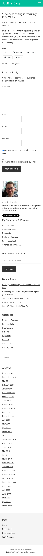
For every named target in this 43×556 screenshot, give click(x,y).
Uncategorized (15, 63)
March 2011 (7, 431)
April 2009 (6, 501)
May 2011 (6, 423)
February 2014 (8, 385)
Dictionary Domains (10, 237)
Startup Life (6, 343)
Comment (6, 86)
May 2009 (6, 497)
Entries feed (7, 529)
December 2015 (8, 373)
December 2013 (8, 392)
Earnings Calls (8, 225)
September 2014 (9, 377)
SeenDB (5, 339)
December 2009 (8, 470)
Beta (8, 552)
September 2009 (9, 482)
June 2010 (6, 447)
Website (5, 138)
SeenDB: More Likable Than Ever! (16, 306)
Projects (5, 331)
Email (5, 126)
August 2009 (7, 486)
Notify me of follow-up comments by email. (19, 161)
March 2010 (7, 458)
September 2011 (9, 416)
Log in (4, 525)
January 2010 (7, 466)
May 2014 (6, 381)
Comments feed (8, 533)
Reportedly (6, 233)
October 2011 (7, 412)
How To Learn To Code (11, 302)
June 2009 (6, 493)
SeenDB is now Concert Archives (15, 298)
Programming (7, 328)
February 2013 (8, 396)
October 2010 (7, 435)
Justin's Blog (11, 3)
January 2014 (7, 388)
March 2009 (7, 505)
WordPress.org (8, 537)
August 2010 (7, 443)
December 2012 (8, 404)
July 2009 (6, 490)
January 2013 (7, 400)
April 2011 (6, 427)
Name (5, 114)
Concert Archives (9, 229)
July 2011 (6, 420)
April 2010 (6, 455)
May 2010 (6, 451)
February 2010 (8, 462)
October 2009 (7, 478)
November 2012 (8, 408)
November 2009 (8, 474)
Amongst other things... (11, 244)
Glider (4, 241)
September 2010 (9, 439)
